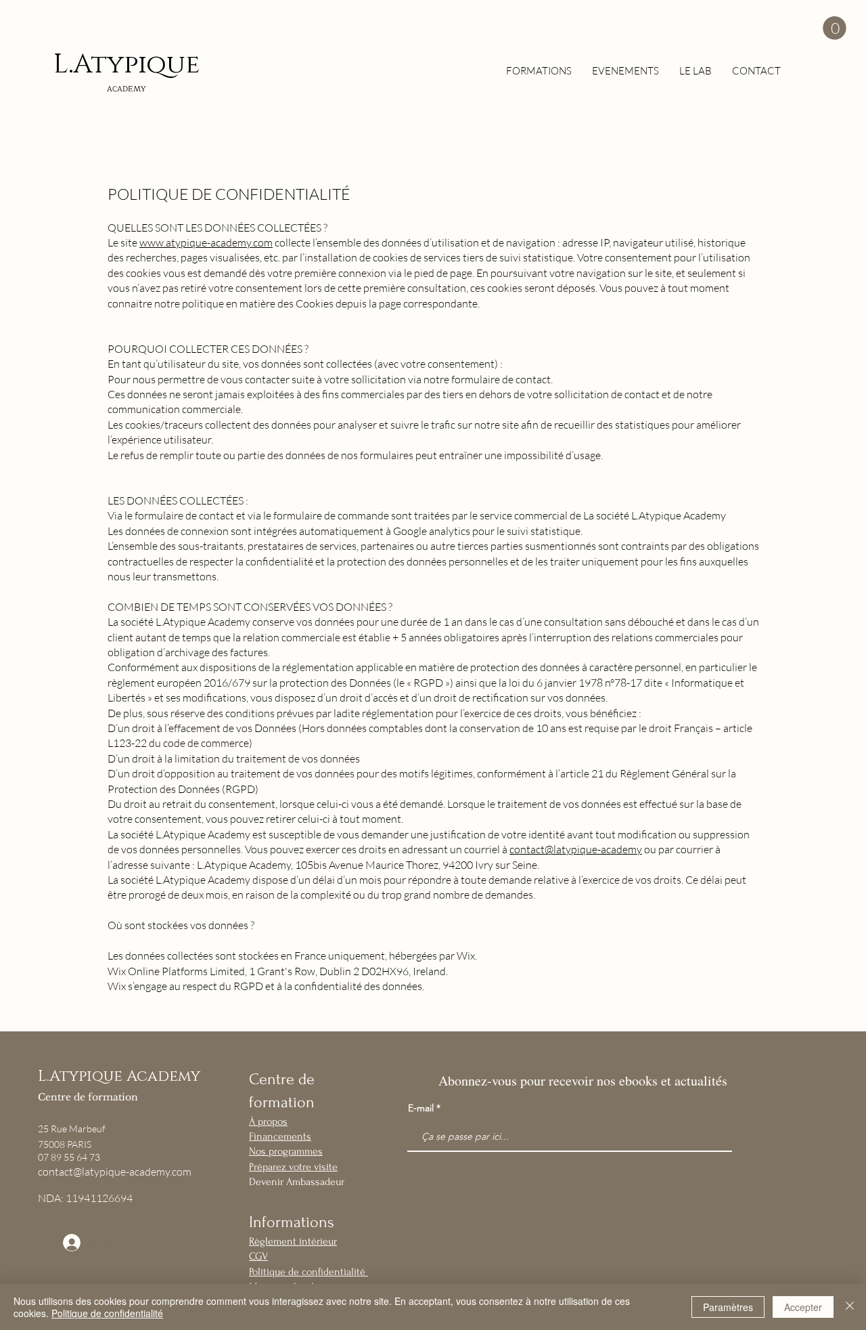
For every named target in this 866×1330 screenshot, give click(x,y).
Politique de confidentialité (107, 1313)
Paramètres (728, 1307)
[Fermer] (850, 1307)
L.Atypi (99, 65)
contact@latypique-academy (575, 849)
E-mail (421, 1108)
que (173, 65)
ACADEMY (126, 89)
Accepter (803, 1307)
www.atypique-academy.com (206, 242)
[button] (834, 28)
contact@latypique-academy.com (114, 1171)
